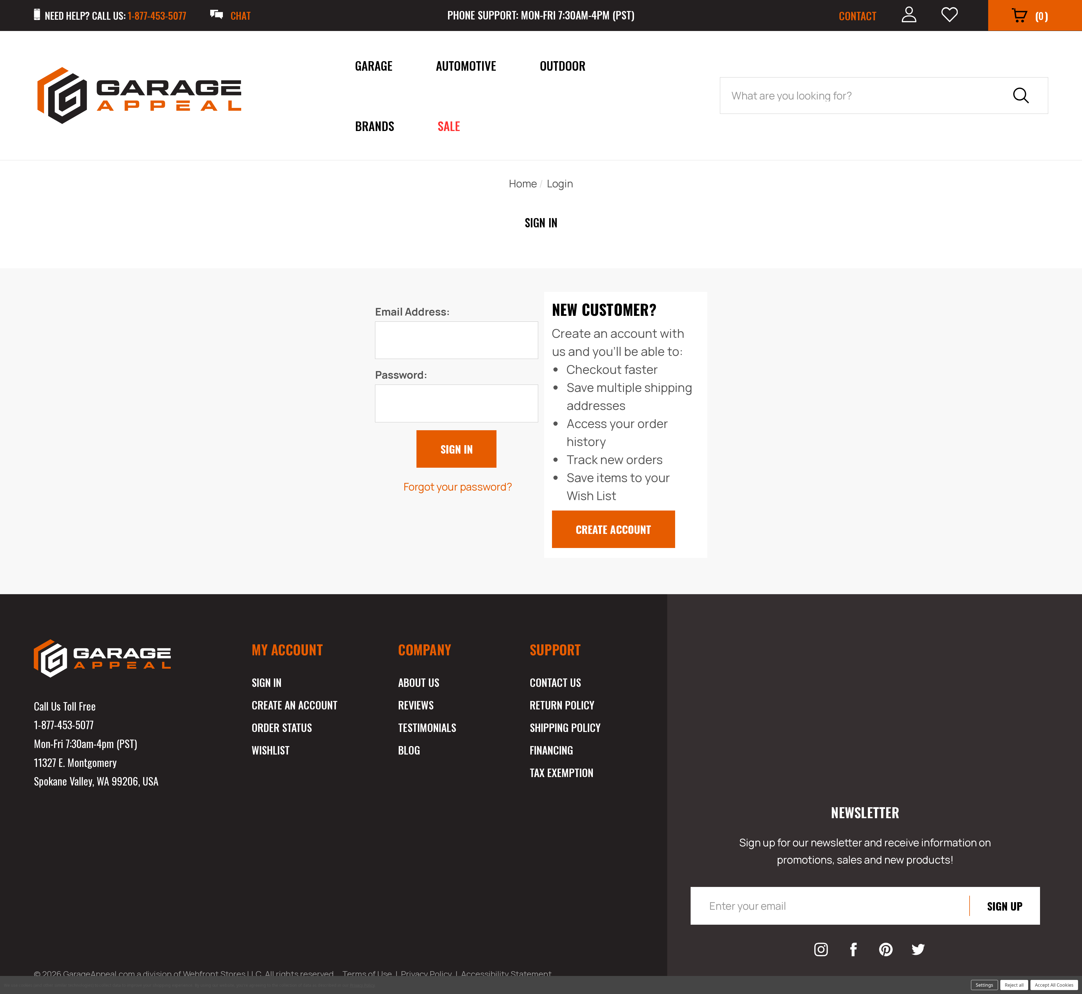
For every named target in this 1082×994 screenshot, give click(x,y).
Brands (374, 125)
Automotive (466, 65)
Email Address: (412, 311)
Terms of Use (367, 974)
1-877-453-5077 (64, 724)
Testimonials (427, 727)
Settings (984, 985)
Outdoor (563, 65)
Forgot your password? (457, 486)
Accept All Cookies (1054, 985)
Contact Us (555, 682)
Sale (449, 125)
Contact (858, 15)
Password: (401, 374)
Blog (409, 750)
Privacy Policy (426, 974)
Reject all (1014, 985)
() (1041, 15)
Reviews (416, 705)
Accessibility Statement (506, 974)
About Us (418, 682)
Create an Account (295, 705)
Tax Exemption (561, 772)
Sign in (266, 682)
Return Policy (562, 705)
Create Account (613, 529)
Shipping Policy (565, 727)
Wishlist (271, 750)
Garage (374, 65)
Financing (551, 750)
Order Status (282, 727)
